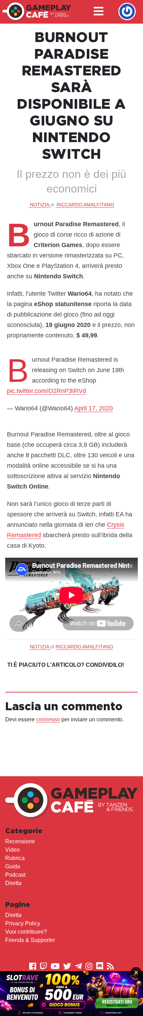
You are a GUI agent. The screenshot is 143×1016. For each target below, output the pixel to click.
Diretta (13, 883)
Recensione (20, 841)
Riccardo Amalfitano (85, 204)
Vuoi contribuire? (26, 932)
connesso (48, 719)
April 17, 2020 (93, 408)
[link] (71, 993)
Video (12, 850)
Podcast (15, 875)
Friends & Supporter (30, 940)
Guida (12, 866)
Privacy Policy (22, 923)
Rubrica (15, 858)
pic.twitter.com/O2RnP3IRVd (46, 390)
